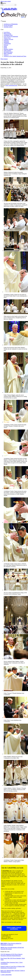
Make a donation (8, 53)
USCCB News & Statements (11, 36)
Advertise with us (8, 27)
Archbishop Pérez (8, 35)
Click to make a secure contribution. (14, 928)
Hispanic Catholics (8, 49)
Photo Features (7, 33)
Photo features (4, 59)
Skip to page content (6, 1)
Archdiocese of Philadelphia (11, 24)
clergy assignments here (11, 85)
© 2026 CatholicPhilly (6, 974)
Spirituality (6, 42)
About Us (6, 54)
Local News (7, 32)
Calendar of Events (8, 39)
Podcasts (6, 45)
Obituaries (6, 40)
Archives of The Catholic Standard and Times (15, 56)
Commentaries (7, 43)
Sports (5, 46)
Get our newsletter (8, 25)
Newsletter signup (8, 52)
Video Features (7, 50)
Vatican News (7, 38)
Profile (5, 47)
